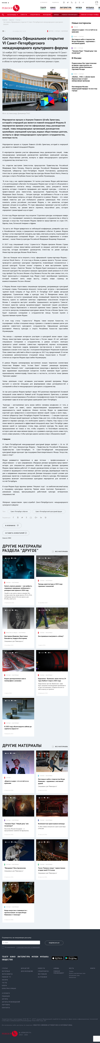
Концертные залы (74, 975)
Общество (7, 959)
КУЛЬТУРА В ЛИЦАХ (11, 632)
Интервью (6, 971)
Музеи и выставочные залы (77, 973)
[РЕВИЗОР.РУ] (11, 8)
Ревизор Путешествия (89, 14)
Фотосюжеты (7, 974)
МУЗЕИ (75, 36)
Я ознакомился (10, 947)
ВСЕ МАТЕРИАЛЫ (61, 551)
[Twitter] (68, 2)
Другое (11, 20)
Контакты (6, 1008)
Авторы (5, 999)
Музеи (79, 7)
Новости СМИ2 (6, 538)
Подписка (55, 2)
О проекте (43, 2)
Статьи (18, 20)
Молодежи (47, 14)
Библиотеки (72, 977)
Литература (65, 7)
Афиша (56, 14)
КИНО (75, 48)
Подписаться (54, 943)
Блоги (4, 985)
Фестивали (42, 974)
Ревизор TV (6, 977)
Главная (4, 20)
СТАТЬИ (57, 31)
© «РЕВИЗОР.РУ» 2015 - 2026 (25, 1034)
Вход (96, 4)
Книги (92, 968)
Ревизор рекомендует (70, 14)
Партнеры (6, 1005)
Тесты (4, 983)
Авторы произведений (11, 1002)
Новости (24, 14)
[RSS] (72, 2)
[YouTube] (75, 2)
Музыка (90, 7)
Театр (43, 7)
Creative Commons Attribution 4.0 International (53, 1025)
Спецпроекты (35, 14)
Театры (71, 971)
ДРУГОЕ (51, 31)
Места (71, 968)
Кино (53, 7)
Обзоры (5, 980)
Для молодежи (27, 971)
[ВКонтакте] (64, 2)
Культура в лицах (9, 988)
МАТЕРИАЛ (65, 31)
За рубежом (42, 977)
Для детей (25, 968)
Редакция (6, 996)
